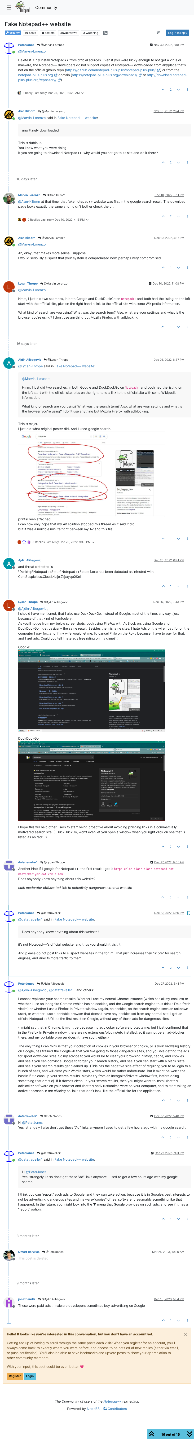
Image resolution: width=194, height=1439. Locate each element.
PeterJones (26, 45)
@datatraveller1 (51, 913)
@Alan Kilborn (55, 195)
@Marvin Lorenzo (52, 45)
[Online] (10, 48)
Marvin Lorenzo (29, 195)
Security (14, 32)
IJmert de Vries (29, 1252)
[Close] (185, 1334)
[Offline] (10, 198)
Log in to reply (177, 33)
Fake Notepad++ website (77, 118)
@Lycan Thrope (57, 359)
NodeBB (93, 1409)
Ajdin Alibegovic (29, 359)
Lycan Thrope (28, 283)
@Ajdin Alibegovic (55, 602)
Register (15, 1376)
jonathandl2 (26, 1299)
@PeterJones (52, 1116)
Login (30, 1376)
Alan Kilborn (26, 111)
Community (46, 7)
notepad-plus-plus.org (35, 75)
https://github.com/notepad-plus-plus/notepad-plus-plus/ (111, 70)
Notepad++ (112, 1401)
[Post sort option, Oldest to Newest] (158, 33)
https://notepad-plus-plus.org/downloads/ (104, 75)
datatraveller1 (28, 862)
